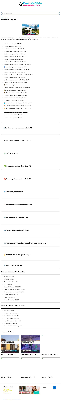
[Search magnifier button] (58, 13)
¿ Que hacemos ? (6, 389)
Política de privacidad (7, 390)
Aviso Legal (5, 391)
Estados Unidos (4, 17)
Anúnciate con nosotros (8, 387)
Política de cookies (7, 392)
